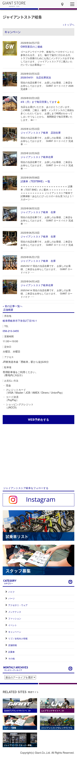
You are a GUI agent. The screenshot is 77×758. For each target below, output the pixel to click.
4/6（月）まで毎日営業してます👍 (40, 101)
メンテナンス (14, 611)
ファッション (14, 618)
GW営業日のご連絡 (31, 46)
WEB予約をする (38, 419)
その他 (11, 658)
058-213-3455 (11, 331)
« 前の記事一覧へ (12, 306)
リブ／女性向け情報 (18, 638)
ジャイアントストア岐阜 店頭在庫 (41, 132)
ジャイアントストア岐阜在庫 (37, 157)
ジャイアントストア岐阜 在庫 (38, 212)
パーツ (11, 598)
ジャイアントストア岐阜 (22, 17)
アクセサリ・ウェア (18, 605)
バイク (11, 591)
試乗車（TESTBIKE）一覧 (35, 181)
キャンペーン (14, 631)
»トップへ (68, 24)
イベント (12, 625)
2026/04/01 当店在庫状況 (36, 77)
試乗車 (11, 651)
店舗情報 (12, 645)
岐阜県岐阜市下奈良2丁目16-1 (20, 320)
